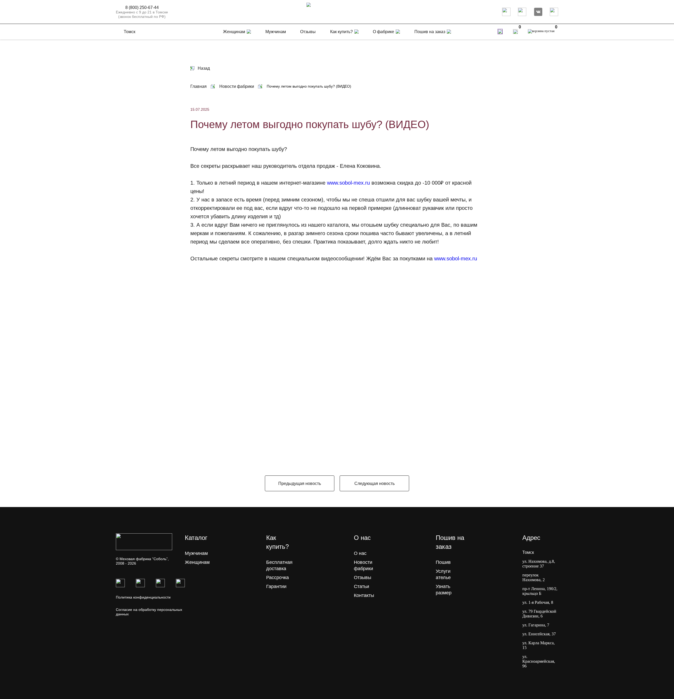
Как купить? (341, 31)
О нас (360, 553)
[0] (515, 31)
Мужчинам (196, 553)
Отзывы (362, 577)
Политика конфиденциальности (143, 597)
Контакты (364, 595)
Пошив (443, 562)
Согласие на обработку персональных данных (149, 611)
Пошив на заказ (429, 31)
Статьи (361, 586)
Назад (204, 68)
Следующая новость (374, 483)
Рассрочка (277, 577)
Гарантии (276, 586)
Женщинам (197, 562)
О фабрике (383, 31)
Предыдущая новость (299, 483)
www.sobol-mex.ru (348, 183)
